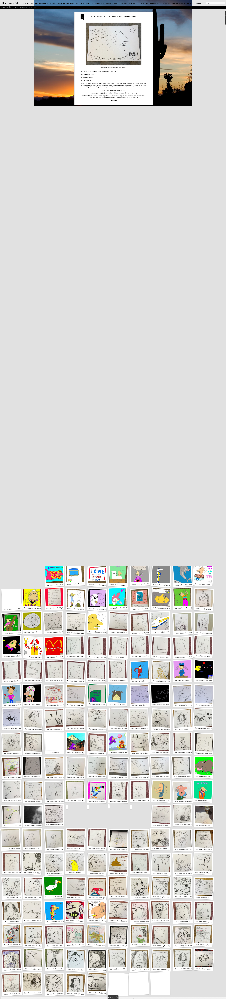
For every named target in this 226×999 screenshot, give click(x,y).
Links (34, 7)
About (17, 7)
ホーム (12, 7)
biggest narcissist (114, 96)
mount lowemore (107, 97)
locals (143, 96)
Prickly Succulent (121, 90)
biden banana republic (95, 96)
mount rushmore (117, 97)
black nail (130, 96)
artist (87, 96)
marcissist (99, 97)
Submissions (23, 7)
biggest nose (123, 96)
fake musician (138, 96)
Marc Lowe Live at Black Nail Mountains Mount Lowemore (113, 16)
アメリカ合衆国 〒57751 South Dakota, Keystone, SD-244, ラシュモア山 (116, 93)
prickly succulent (133, 97)
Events (30, 7)
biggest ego (106, 96)
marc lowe (92, 97)
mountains (125, 97)
